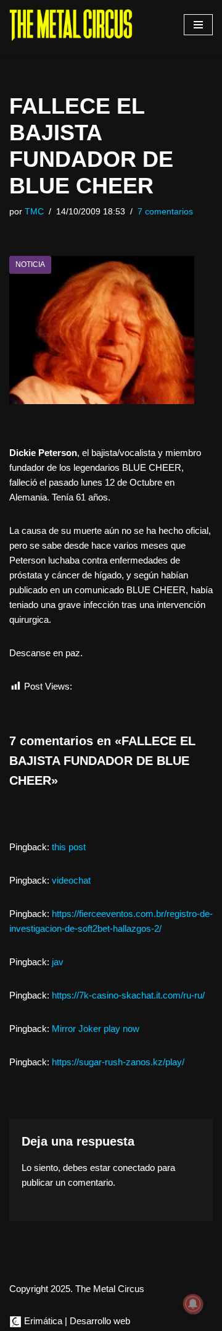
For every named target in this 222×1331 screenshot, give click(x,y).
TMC (34, 211)
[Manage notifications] (193, 1304)
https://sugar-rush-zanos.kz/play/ (118, 1062)
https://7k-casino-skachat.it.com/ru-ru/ (128, 995)
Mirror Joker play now (95, 1028)
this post (69, 847)
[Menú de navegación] (198, 24)
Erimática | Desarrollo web (76, 1321)
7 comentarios (165, 211)
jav (58, 962)
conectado (134, 1167)
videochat (71, 880)
